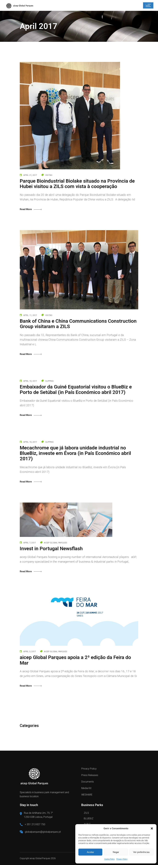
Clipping (49, 381)
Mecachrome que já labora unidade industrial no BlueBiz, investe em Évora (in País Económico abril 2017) (75, 453)
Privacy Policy (121, 859)
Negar (116, 852)
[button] (151, 828)
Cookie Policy (109, 859)
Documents (87, 781)
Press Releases (89, 775)
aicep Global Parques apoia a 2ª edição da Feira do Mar (75, 660)
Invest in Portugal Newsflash (51, 548)
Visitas (48, 175)
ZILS (86, 812)
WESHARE (86, 794)
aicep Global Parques (55, 543)
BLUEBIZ (88, 818)
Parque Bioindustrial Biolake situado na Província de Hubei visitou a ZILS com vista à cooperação (77, 183)
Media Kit (86, 788)
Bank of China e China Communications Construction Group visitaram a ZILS (78, 323)
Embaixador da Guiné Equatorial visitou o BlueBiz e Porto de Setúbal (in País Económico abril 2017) (76, 389)
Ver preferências (141, 852)
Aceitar (90, 852)
